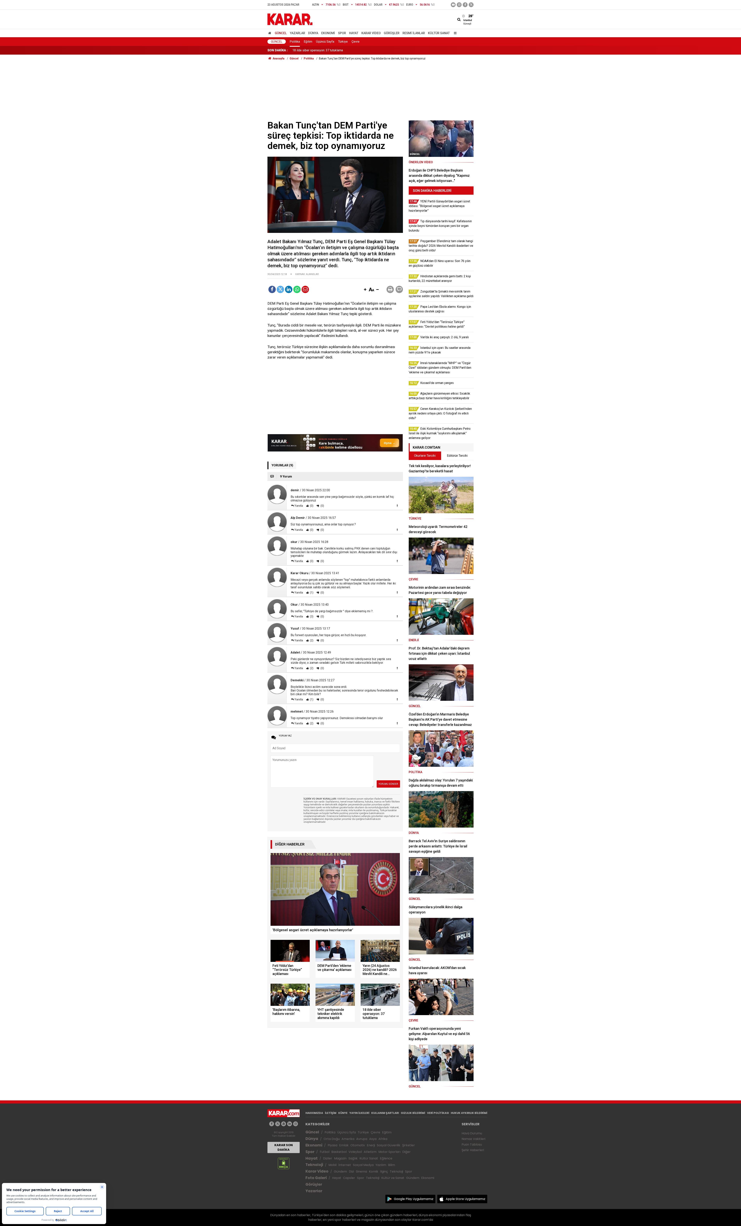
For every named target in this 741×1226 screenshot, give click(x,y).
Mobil (332, 1165)
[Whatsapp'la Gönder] (297, 289)
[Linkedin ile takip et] (289, 1123)
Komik (373, 1171)
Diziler (327, 1158)
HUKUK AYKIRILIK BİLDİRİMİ (469, 1113)
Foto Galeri (316, 1177)
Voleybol (355, 1152)
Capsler (349, 1178)
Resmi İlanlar (414, 33)
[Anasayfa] (270, 33)
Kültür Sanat (439, 33)
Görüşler (391, 33)
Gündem (340, 1171)
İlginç (384, 1171)
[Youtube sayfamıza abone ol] (283, 1123)
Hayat (353, 33)
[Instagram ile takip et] (295, 1123)
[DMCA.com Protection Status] (283, 1163)
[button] (365, 289)
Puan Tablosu (472, 1144)
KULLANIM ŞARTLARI (385, 1113)
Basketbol (339, 1152)
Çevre (356, 41)
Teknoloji (314, 1164)
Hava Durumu (472, 1133)
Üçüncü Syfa (346, 1132)
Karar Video (371, 33)
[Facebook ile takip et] (465, 4)
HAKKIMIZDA (314, 1113)
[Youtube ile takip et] (453, 4)
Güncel (281, 33)
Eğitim (308, 41)
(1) (311, 592)
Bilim (391, 1165)
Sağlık (353, 1158)
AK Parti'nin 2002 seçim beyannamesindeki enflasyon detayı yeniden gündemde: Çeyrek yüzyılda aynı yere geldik (368, 50)
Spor (342, 33)
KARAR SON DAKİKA (283, 1147)
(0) (311, 505)
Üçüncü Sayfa (325, 41)
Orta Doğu (332, 1139)
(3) (311, 616)
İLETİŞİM (330, 1113)
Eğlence (386, 1158)
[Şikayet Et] (397, 505)
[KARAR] (289, 19)
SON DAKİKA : (277, 50)
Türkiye (343, 41)
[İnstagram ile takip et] (459, 4)
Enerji (371, 1145)
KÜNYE (343, 1113)
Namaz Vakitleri (473, 1139)
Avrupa (361, 1139)
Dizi (351, 1171)
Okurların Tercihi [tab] (425, 455)
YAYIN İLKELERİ (359, 1113)
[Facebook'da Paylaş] (272, 289)
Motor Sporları (389, 1152)
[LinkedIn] (288, 289)
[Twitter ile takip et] (471, 4)
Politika (295, 41)
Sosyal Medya (363, 1165)
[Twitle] (280, 289)
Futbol (324, 1152)
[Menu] (454, 33)
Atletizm (370, 1152)
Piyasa (332, 1145)
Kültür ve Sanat (392, 1178)
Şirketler (408, 1145)
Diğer (406, 1152)
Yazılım (381, 1165)
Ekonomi (328, 33)
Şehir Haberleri (473, 1150)
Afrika (382, 1139)
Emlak (344, 1145)
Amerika (348, 1139)
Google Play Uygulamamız (413, 1199)
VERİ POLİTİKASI (438, 1113)
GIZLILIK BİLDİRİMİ (413, 1113)
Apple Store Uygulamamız (465, 1199)
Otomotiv (357, 1145)
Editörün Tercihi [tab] (457, 455)
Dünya (313, 33)
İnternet (344, 1165)
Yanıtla (298, 505)
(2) (311, 640)
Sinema (361, 1171)
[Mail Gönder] (305, 289)
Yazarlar (297, 33)
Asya (372, 1139)
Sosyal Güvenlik (388, 1145)
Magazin (340, 1158)
